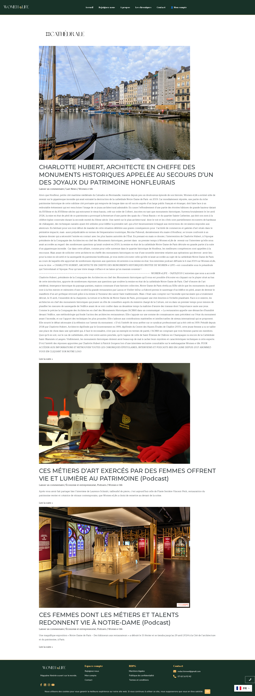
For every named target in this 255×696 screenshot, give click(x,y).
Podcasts (101, 485)
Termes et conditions (139, 680)
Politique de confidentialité (141, 675)
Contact (161, 7)
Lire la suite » (46, 359)
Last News (71, 189)
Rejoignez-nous (107, 7)
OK (207, 691)
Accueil (89, 7)
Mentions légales (137, 671)
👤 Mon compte (179, 7)
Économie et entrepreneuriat (81, 485)
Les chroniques (143, 7)
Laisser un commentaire (51, 189)
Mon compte (90, 675)
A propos (125, 7)
